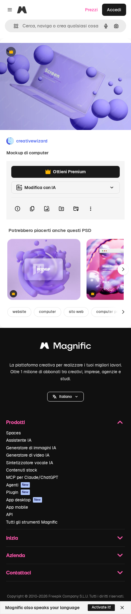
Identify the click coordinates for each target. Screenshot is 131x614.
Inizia (12, 538)
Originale (40, 52)
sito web (76, 311)
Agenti (17, 485)
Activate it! (101, 607)
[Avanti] (123, 269)
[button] (65, 397)
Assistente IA (18, 440)
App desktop (23, 500)
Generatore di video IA (27, 455)
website (19, 311)
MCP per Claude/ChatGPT (32, 477)
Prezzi (91, 9)
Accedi (114, 9)
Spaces (13, 433)
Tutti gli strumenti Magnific (32, 522)
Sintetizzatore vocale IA (29, 462)
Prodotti (15, 422)
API (9, 514)
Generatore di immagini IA (31, 448)
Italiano (65, 396)
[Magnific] (65, 347)
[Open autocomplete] (13, 26)
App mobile (17, 507)
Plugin (17, 492)
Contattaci (18, 572)
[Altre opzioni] (90, 208)
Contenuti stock (21, 470)
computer (47, 311)
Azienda (15, 555)
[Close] (122, 607)
